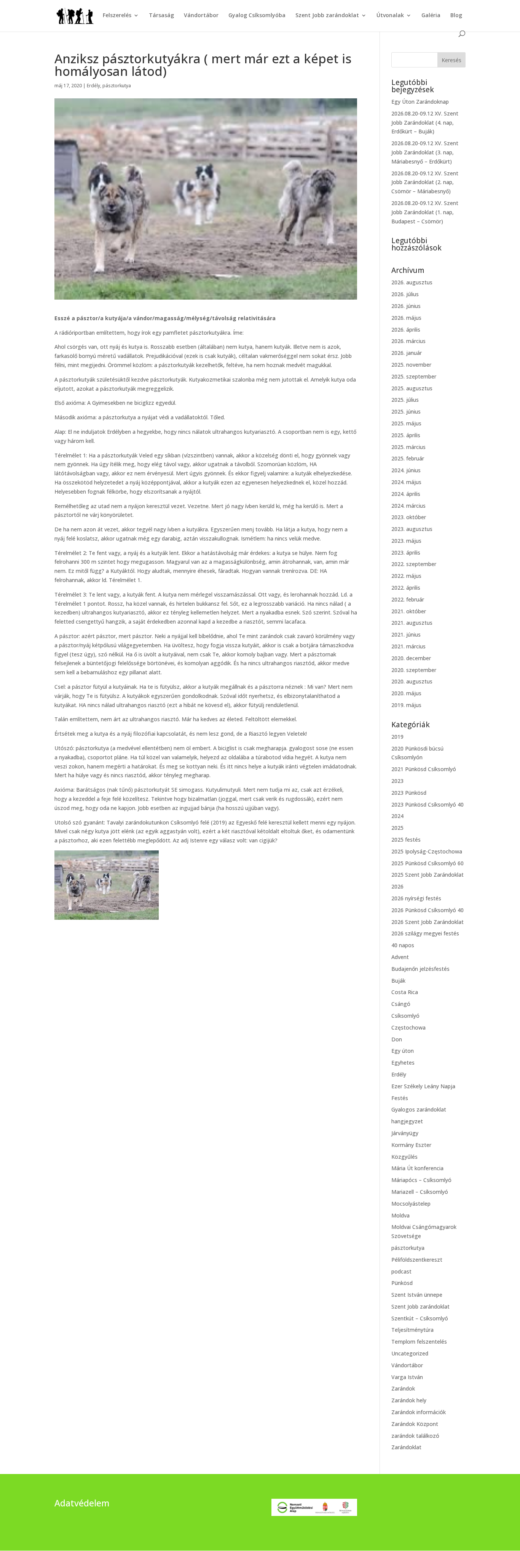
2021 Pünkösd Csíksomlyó (423, 769)
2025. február (407, 458)
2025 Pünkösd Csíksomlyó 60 (427, 863)
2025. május (406, 423)
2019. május (406, 705)
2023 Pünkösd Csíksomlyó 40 (427, 804)
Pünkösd (402, 1282)
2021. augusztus (411, 622)
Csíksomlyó (405, 1015)
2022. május (406, 575)
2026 (397, 886)
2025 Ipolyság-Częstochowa (426, 851)
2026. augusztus (411, 282)
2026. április (405, 329)
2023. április (405, 552)
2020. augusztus (411, 681)
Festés (399, 1098)
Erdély (93, 85)
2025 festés (406, 839)
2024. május (406, 482)
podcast (401, 1271)
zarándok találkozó (415, 1435)
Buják (398, 980)
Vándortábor (201, 16)
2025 (397, 827)
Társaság (161, 16)
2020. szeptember (413, 670)
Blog (456, 16)
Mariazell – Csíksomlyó (419, 1191)
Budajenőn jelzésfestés (420, 968)
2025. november (411, 364)
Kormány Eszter (411, 1144)
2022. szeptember (413, 564)
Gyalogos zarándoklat (418, 1109)
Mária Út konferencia (417, 1168)
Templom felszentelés (419, 1341)
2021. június (406, 634)
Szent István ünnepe (416, 1294)
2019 (397, 736)
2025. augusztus (411, 388)
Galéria (430, 16)
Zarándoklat (406, 1447)
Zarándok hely (408, 1400)
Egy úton (402, 1050)
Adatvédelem (82, 1503)
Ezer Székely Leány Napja (423, 1086)
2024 (397, 816)
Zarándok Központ (414, 1423)
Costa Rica (404, 992)
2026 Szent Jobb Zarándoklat (427, 921)
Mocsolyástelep (411, 1203)
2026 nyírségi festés (416, 898)
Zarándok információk (418, 1412)
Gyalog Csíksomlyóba (257, 16)
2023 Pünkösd (408, 792)
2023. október (408, 517)
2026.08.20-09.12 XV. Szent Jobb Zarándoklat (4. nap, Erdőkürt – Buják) (424, 122)
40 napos (402, 945)
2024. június (406, 470)
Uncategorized (409, 1353)
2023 (397, 780)
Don (396, 1039)
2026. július (405, 294)
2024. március (408, 505)
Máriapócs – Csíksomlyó (421, 1180)
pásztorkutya (116, 85)
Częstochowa (408, 1027)
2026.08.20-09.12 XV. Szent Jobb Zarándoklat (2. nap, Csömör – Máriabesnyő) (424, 182)
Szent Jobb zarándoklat (327, 16)
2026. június (406, 306)
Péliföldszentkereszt (416, 1259)
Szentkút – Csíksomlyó (419, 1318)
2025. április (405, 435)
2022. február (407, 599)
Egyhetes (403, 1062)
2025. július (405, 399)
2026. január (406, 352)
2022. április (405, 587)
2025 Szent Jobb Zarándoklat (427, 874)
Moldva (400, 1215)
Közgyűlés (404, 1156)
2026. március (408, 341)
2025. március (408, 447)
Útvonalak (390, 16)
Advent (400, 957)
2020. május (406, 693)
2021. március (408, 646)
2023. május (406, 540)
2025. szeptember (413, 376)
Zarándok (403, 1388)
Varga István (407, 1377)
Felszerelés (117, 16)
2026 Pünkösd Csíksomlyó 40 (427, 910)
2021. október (408, 611)
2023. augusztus (411, 529)
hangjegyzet (407, 1121)
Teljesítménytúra (412, 1329)
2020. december (411, 658)
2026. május (406, 317)
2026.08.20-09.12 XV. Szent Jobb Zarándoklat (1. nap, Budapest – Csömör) (424, 212)
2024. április (405, 493)
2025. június (406, 411)
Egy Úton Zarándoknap (420, 101)
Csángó (400, 1003)
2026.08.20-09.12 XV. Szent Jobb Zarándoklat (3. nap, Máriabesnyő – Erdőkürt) (424, 152)
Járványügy (404, 1133)
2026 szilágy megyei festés (425, 933)
